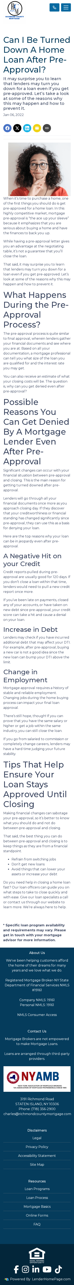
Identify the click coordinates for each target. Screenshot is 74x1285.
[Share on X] (17, 128)
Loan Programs (37, 1189)
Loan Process (37, 1198)
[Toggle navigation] (66, 7)
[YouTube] (47, 1269)
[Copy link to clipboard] (47, 128)
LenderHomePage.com (51, 1279)
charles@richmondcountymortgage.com (37, 1114)
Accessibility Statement (37, 1156)
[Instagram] (25, 1269)
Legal (37, 1138)
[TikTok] (58, 1269)
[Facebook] (16, 1269)
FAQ (37, 1224)
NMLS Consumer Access (37, 1015)
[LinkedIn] (35, 1269)
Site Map (37, 1165)
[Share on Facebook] (7, 128)
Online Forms (37, 1215)
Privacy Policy (37, 1147)
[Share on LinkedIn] (27, 128)
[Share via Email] (37, 128)
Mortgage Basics (37, 1207)
